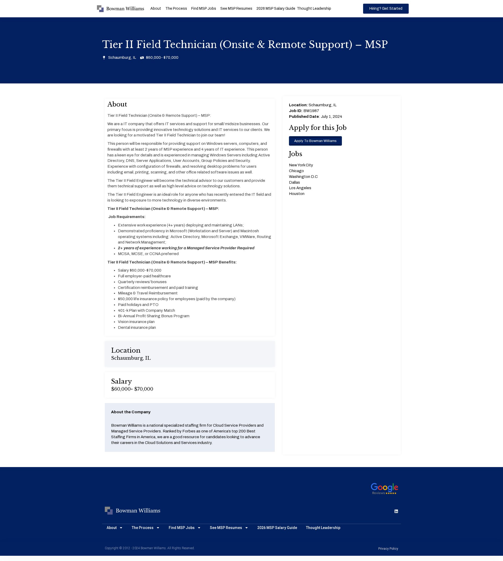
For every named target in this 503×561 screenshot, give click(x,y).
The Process (176, 8)
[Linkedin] (396, 511)
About (155, 8)
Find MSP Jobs (203, 8)
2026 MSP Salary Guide (275, 8)
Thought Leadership (314, 8)
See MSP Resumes (236, 8)
